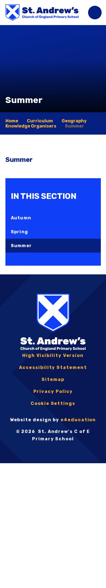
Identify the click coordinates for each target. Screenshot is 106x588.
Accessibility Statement (53, 367)
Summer (74, 126)
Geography (74, 120)
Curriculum (40, 120)
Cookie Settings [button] (53, 403)
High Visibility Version (53, 355)
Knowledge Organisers (30, 126)
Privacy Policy (53, 391)
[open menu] (95, 12)
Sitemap (53, 379)
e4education (78, 419)
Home (11, 120)
